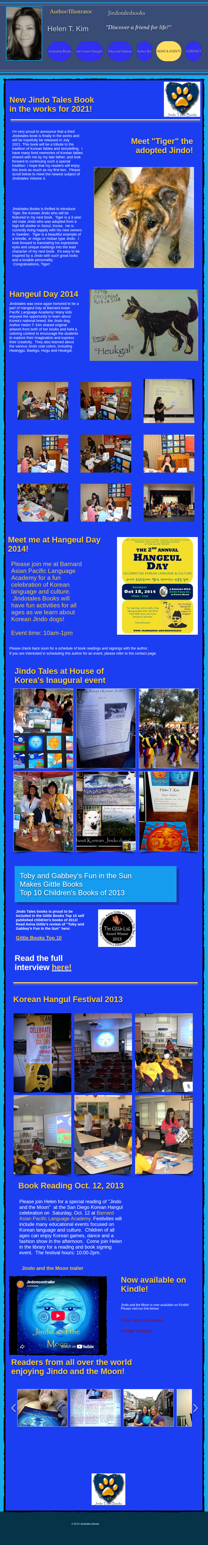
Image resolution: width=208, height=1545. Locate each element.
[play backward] (13, 1408)
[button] (43, 728)
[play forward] (195, 1408)
